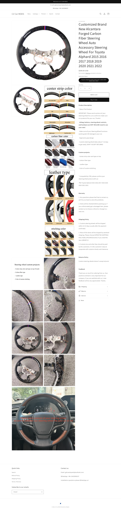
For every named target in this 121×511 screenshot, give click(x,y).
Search (14, 472)
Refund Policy (16, 475)
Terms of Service (16, 482)
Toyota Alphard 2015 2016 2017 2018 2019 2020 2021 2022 (93, 80)
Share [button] (82, 300)
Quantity (81, 85)
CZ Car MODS (58, 507)
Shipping (87, 73)
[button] (36, 14)
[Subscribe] (42, 492)
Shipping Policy (16, 478)
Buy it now (94, 100)
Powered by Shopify (65, 507)
